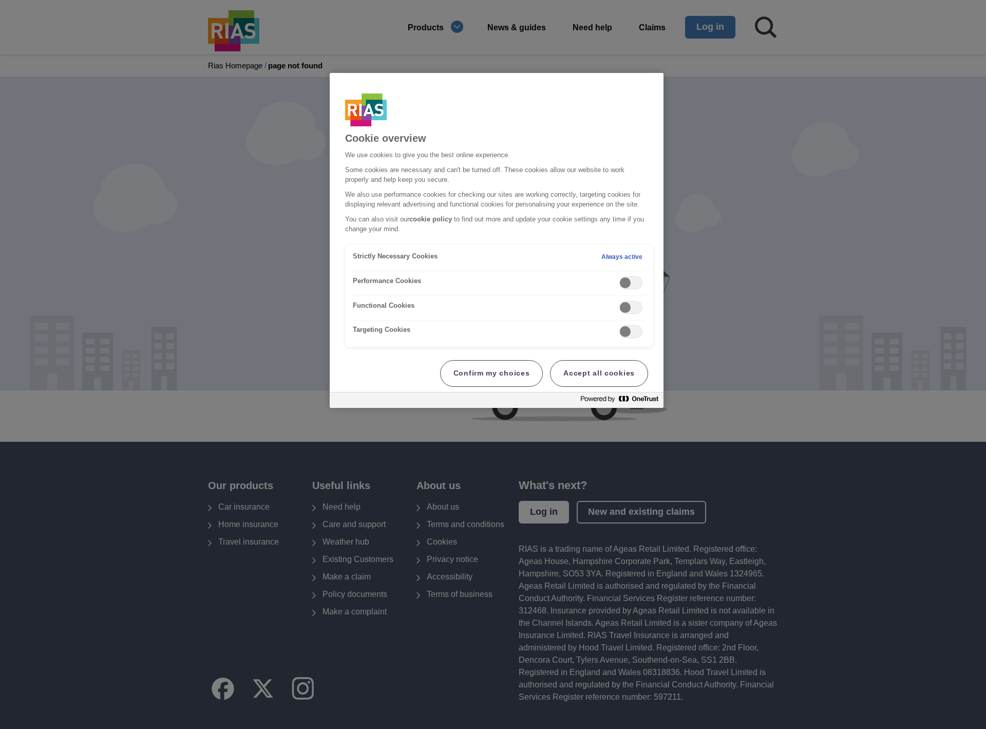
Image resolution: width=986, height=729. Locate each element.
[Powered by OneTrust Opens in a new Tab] (619, 401)
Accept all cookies (599, 373)
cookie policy (430, 219)
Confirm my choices (491, 373)
